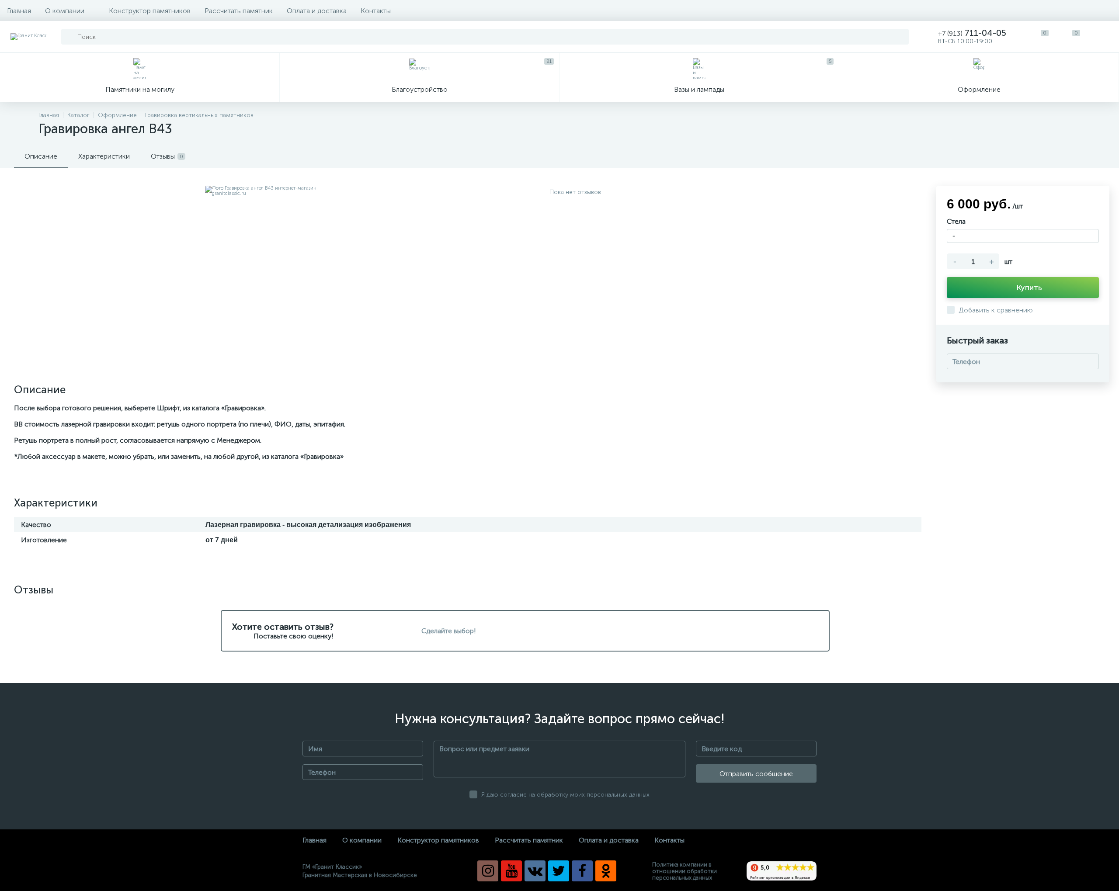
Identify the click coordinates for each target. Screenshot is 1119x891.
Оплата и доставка (317, 11)
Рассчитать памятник (239, 11)
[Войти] (1103, 36)
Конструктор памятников (150, 11)
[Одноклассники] (605, 870)
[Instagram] (487, 870)
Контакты (376, 11)
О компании (64, 11)
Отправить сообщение (756, 774)
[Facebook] (582, 870)
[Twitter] (558, 870)
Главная (19, 11)
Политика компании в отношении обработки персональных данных (684, 871)
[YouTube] (511, 870)
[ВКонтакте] (535, 870)
